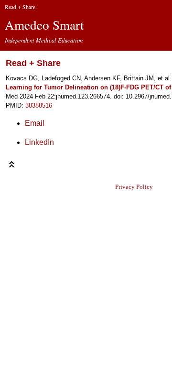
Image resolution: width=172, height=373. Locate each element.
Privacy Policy (134, 186)
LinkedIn (39, 142)
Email (34, 123)
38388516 (38, 105)
